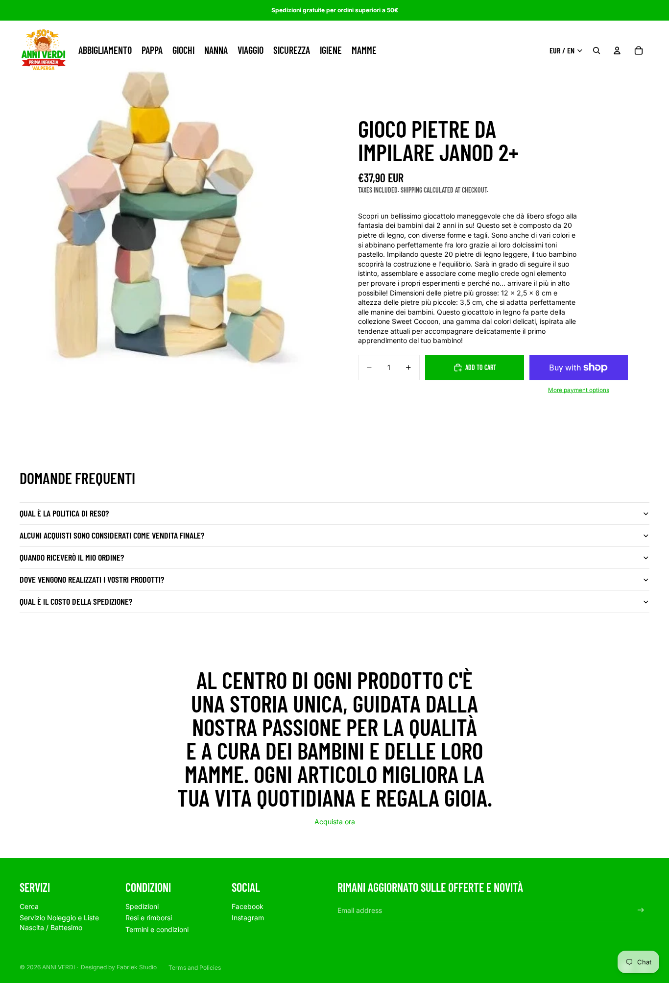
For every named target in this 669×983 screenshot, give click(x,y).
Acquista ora (334, 821)
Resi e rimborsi (148, 917)
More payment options (578, 390)
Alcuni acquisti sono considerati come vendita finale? (112, 535)
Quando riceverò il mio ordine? (72, 557)
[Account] (617, 50)
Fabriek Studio (137, 967)
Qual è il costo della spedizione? (76, 601)
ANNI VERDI (58, 967)
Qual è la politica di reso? (64, 513)
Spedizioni (142, 906)
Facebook (247, 906)
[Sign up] (640, 910)
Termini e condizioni (157, 929)
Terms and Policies (194, 967)
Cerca (29, 906)
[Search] (596, 50)
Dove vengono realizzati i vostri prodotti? (92, 579)
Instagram (248, 917)
